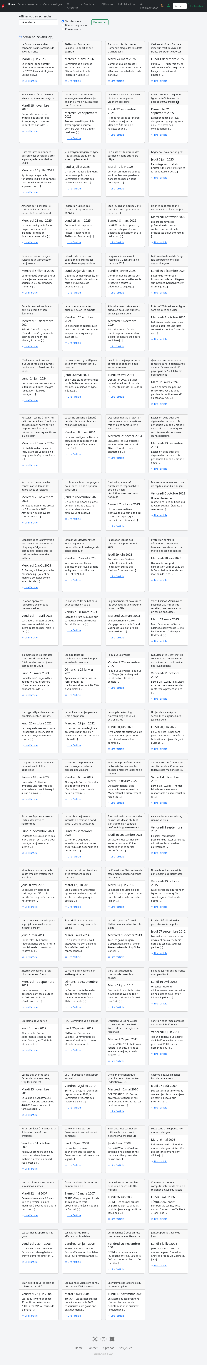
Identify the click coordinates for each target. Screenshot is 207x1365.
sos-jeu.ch (125, 1348)
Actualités (72, 8)
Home (11, 4)
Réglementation (149, 8)
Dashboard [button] (90, 4)
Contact (93, 1348)
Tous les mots (73, 21)
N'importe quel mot (76, 25)
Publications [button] (128, 4)
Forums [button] (109, 4)
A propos (108, 1348)
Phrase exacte (73, 29)
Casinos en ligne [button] (53, 4)
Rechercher (196, 6)
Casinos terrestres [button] (28, 4)
